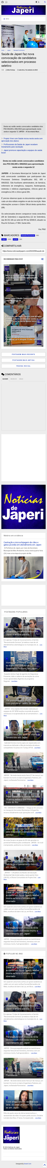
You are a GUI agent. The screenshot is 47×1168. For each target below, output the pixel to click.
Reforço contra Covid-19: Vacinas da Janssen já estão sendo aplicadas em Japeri (21, 277)
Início (2, 50)
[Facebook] (2, 2)
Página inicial (23, 366)
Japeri (9, 50)
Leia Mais (14, 681)
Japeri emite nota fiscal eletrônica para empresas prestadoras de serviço (23, 831)
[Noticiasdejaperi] (10, 2)
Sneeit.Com (27, 1164)
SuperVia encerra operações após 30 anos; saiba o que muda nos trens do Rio (23, 799)
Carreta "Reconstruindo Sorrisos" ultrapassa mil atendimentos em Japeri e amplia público (22, 631)
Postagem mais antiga (23, 360)
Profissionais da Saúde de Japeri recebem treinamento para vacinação (19, 145)
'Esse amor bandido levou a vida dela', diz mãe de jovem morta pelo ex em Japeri (23, 1104)
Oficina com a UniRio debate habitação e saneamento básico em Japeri (22, 864)
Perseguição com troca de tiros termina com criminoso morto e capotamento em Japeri (22, 930)
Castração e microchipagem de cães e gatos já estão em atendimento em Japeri (22, 543)
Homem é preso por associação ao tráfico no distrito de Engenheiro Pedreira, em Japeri (22, 665)
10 (7, 923)
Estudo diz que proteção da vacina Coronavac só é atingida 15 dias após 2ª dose (22, 339)
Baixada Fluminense (19, 50)
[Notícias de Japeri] (23, 14)
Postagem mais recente (23, 354)
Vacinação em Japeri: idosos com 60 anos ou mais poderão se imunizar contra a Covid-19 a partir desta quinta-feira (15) (23, 318)
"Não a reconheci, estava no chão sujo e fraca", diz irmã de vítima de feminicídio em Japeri (23, 734)
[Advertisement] (23, 97)
